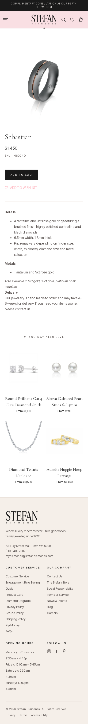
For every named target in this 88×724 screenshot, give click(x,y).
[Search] (63, 16)
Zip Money (13, 621)
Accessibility (39, 711)
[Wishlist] (72, 16)
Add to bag (21, 171)
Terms (23, 711)
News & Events (57, 597)
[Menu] (5, 16)
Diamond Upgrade (18, 597)
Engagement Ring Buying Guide (23, 582)
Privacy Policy (15, 603)
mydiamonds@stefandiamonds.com (29, 552)
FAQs (9, 628)
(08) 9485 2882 (15, 547)
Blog (50, 603)
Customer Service (17, 573)
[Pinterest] (64, 648)
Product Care (14, 591)
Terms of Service (58, 591)
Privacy (11, 711)
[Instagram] (49, 648)
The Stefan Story (58, 579)
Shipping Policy (16, 615)
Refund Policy (15, 609)
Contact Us (54, 573)
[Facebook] (56, 648)
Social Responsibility (60, 585)
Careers (52, 609)
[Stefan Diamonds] (44, 16)
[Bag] (81, 16)
